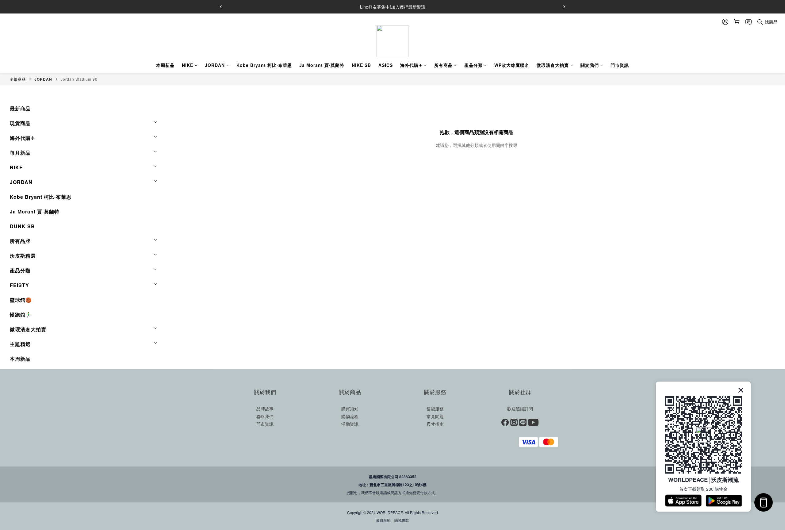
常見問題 (435, 416)
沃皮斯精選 (23, 255)
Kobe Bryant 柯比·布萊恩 (264, 65)
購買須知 (349, 408)
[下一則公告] (564, 7)
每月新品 (20, 152)
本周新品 (165, 65)
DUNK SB (22, 226)
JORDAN (215, 65)
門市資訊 (620, 65)
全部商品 (18, 79)
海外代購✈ (411, 65)
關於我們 (589, 65)
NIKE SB (361, 65)
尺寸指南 (435, 424)
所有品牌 (20, 240)
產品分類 (473, 65)
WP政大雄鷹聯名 (511, 65)
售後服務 (435, 408)
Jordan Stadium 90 (79, 79)
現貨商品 (20, 123)
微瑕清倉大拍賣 (553, 65)
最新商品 (20, 108)
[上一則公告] (221, 7)
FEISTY (19, 285)
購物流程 (349, 416)
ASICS (385, 65)
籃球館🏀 (21, 299)
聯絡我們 (265, 416)
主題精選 (20, 344)
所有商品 (443, 65)
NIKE (187, 65)
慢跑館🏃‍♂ (21, 314)
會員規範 (383, 520)
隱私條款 (401, 520)
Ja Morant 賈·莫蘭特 (321, 65)
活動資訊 (349, 424)
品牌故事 (265, 408)
